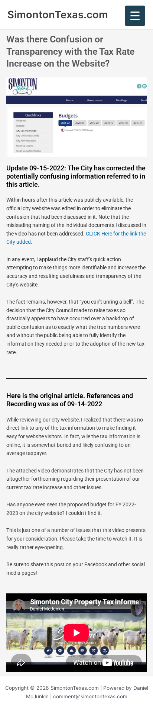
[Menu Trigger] (135, 16)
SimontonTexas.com (57, 14)
